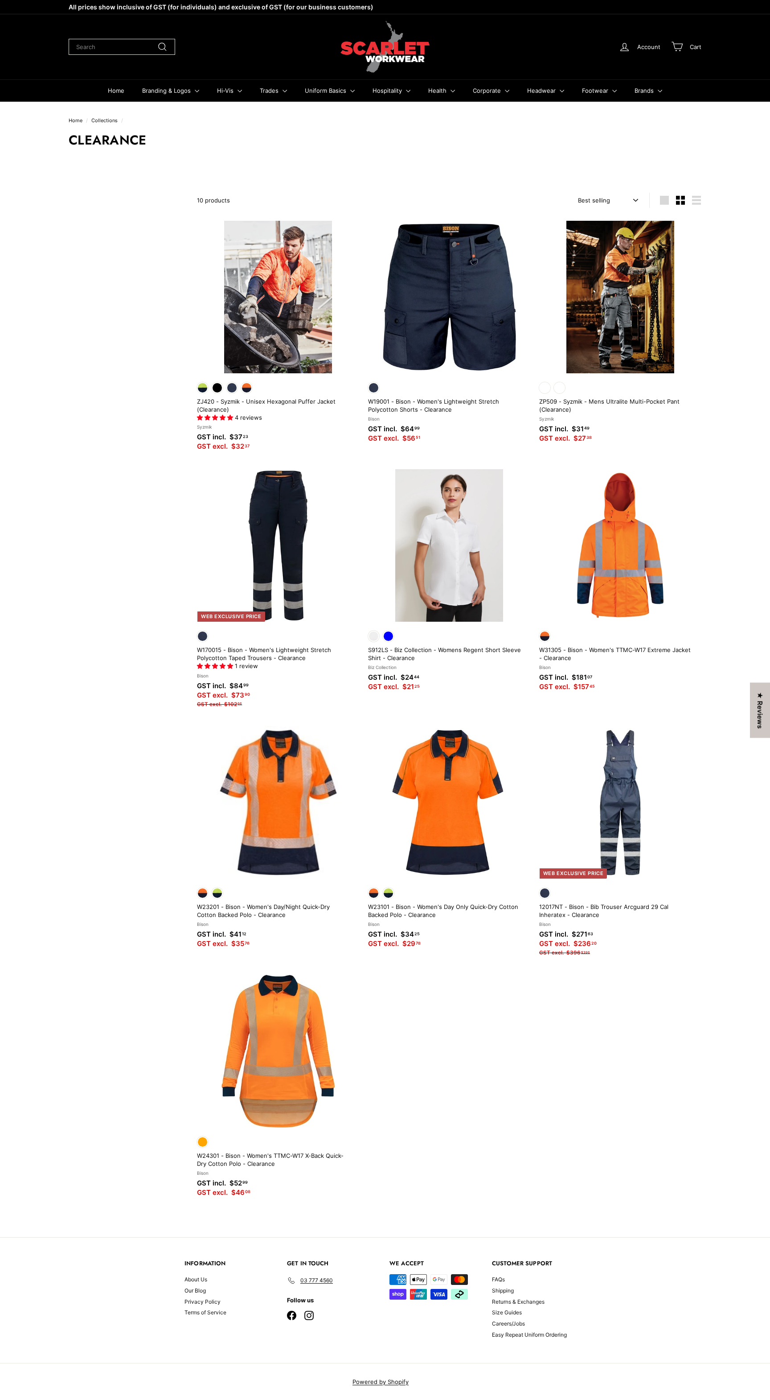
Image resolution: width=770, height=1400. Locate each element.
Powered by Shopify (380, 1381)
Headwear (542, 90)
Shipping (503, 1290)
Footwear (596, 90)
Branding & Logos (167, 90)
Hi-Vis (226, 90)
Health (438, 90)
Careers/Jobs (508, 1323)
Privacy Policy (202, 1301)
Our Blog (195, 1290)
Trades (270, 90)
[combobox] (122, 47)
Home (116, 90)
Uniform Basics (326, 90)
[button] (216, 417)
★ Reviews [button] (760, 710)
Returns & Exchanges (518, 1301)
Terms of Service (205, 1312)
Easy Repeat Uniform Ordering (529, 1334)
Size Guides (507, 1312)
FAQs (498, 1279)
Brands (645, 90)
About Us (195, 1279)
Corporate (488, 90)
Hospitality (388, 90)
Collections (104, 120)
